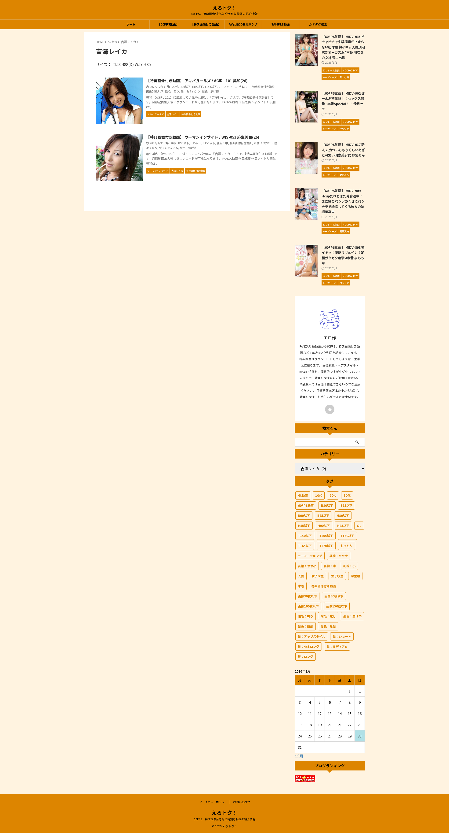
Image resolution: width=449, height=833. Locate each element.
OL (359, 525)
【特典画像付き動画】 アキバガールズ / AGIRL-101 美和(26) (197, 80)
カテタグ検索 (318, 24)
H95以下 (343, 525)
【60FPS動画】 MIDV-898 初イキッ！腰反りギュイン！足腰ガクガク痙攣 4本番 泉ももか (343, 255)
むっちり (346, 546)
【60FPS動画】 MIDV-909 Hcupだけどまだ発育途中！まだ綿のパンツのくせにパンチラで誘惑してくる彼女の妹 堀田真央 (343, 201)
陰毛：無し (328, 616)
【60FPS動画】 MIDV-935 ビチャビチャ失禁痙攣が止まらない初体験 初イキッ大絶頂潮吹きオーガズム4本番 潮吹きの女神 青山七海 (343, 47)
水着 (301, 586)
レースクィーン (228, 87)
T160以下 (347, 535)
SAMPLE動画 (280, 24)
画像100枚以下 (263, 143)
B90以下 (185, 87)
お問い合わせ (241, 802)
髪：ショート (342, 636)
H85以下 (197, 87)
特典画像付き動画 (263, 87)
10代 (318, 495)
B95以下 (323, 515)
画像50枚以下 (154, 91)
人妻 (301, 576)
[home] (329, 409)
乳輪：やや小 (307, 566)
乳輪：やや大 (339, 556)
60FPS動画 (306, 505)
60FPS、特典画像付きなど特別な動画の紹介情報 (224, 819)
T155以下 (211, 87)
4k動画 (303, 495)
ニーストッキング (310, 556)
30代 (347, 495)
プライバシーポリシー (213, 802)
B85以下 (346, 505)
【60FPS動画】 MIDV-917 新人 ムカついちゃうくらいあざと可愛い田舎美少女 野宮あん (343, 149)
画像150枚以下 (336, 606)
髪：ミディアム (168, 148)
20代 (175, 87)
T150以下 (305, 535)
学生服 (355, 576)
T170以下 (326, 546)
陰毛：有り (172, 91)
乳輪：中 (244, 87)
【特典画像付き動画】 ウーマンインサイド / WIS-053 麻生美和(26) (202, 137)
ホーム (130, 24)
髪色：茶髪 (305, 626)
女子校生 (337, 576)
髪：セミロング (190, 91)
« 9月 (299, 756)
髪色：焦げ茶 (210, 91)
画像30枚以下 (307, 596)
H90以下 (324, 525)
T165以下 (305, 546)
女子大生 (317, 576)
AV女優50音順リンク (243, 24)
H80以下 (343, 515)
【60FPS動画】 (168, 24)
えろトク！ (224, 7)
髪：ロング (305, 656)
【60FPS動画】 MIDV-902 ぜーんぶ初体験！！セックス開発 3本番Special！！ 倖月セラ (343, 101)
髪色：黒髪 (328, 626)
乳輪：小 (349, 566)
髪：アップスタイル (311, 636)
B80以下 (327, 505)
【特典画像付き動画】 (206, 24)
